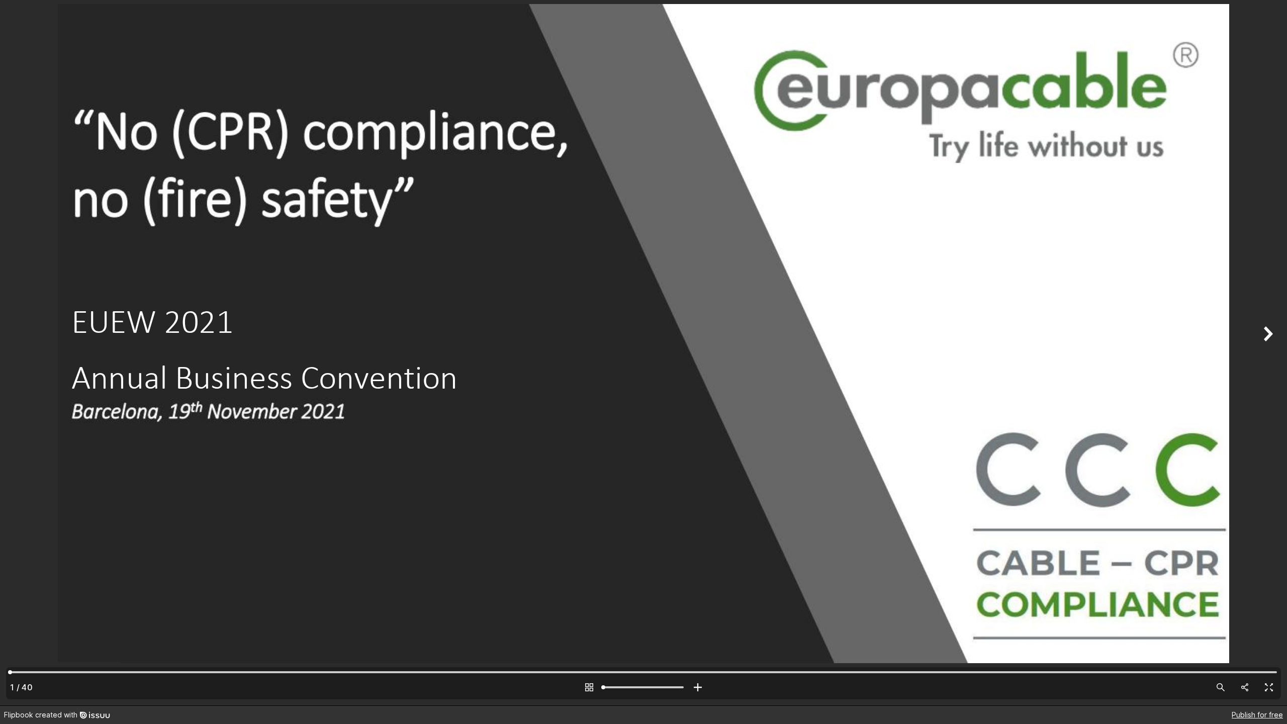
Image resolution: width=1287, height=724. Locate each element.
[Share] (1245, 687)
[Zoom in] (698, 687)
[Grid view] (589, 687)
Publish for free (1257, 714)
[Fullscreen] (1269, 687)
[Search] (1221, 687)
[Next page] (1267, 352)
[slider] (643, 687)
